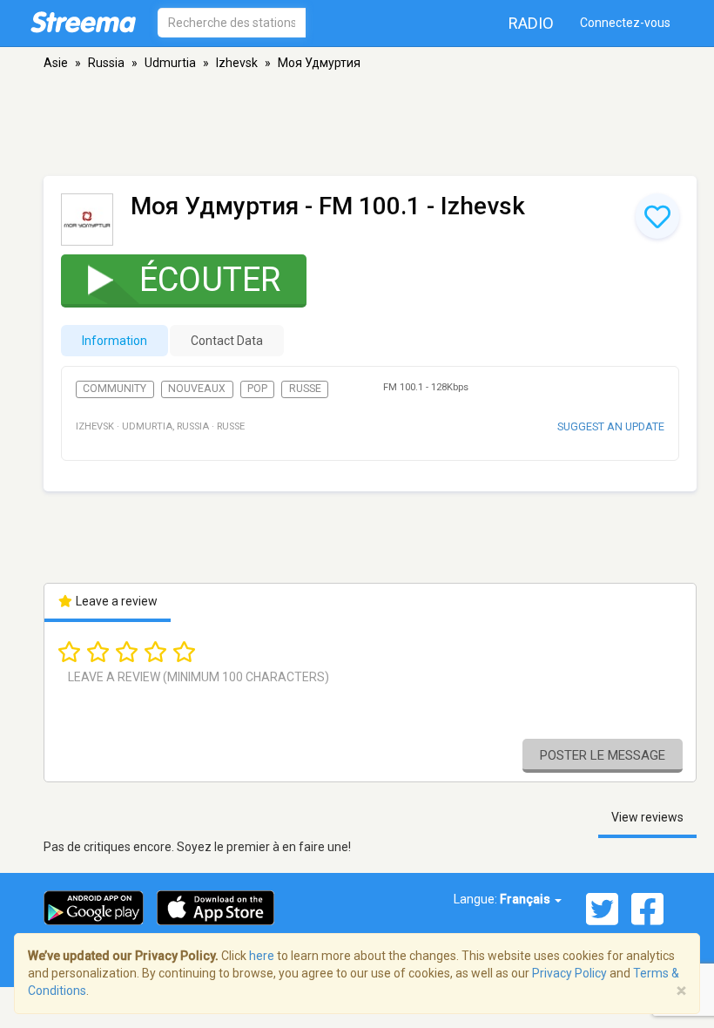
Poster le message (602, 755)
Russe (305, 388)
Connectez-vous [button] (625, 23)
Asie (56, 63)
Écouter (209, 279)
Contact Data (227, 341)
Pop (257, 388)
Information (114, 341)
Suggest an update (610, 426)
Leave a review (115, 601)
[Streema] (83, 21)
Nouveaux (197, 388)
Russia (106, 63)
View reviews (647, 817)
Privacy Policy (569, 973)
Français (526, 899)
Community (114, 388)
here (261, 956)
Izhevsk (237, 63)
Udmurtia (170, 63)
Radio (531, 23)
